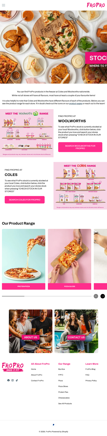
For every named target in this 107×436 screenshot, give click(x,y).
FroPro (49, 432)
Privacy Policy (91, 381)
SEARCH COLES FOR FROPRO (24, 200)
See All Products (65, 404)
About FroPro (36, 375)
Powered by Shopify (60, 432)
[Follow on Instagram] (12, 380)
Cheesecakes (64, 398)
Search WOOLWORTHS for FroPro (80, 147)
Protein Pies (63, 392)
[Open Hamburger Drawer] (3, 5)
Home (33, 369)
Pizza (60, 381)
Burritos (61, 369)
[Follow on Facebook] (8, 380)
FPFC (60, 375)
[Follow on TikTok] (17, 380)
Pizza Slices (63, 386)
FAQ (87, 375)
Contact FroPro (37, 381)
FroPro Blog (90, 369)
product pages (75, 103)
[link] (23, 259)
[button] (96, 294)
